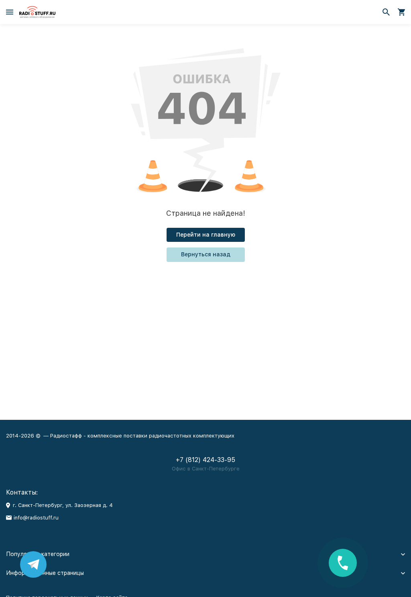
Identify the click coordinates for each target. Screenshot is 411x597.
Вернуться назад (205, 254)
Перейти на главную (205, 234)
